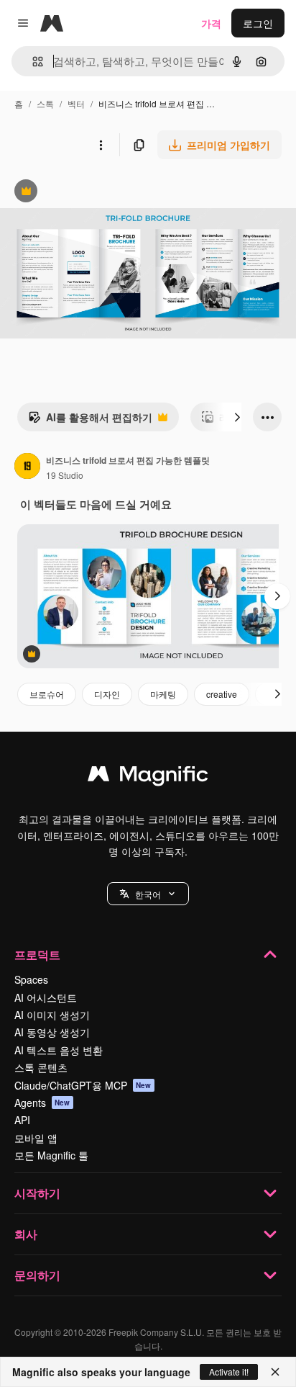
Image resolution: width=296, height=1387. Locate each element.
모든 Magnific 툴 (51, 1155)
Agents (42, 1102)
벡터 (76, 103)
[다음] (237, 417)
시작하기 (37, 1193)
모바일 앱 (35, 1138)
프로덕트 (37, 954)
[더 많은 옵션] (100, 144)
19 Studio (64, 475)
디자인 (107, 694)
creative (221, 694)
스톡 (45, 103)
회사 (25, 1234)
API (22, 1120)
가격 (211, 23)
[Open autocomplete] (32, 61)
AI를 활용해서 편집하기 (90, 420)
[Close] (275, 1372)
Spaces (31, 979)
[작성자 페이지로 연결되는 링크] (27, 467)
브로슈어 (46, 694)
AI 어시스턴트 (45, 997)
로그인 (258, 23)
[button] (148, 893)
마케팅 (163, 694)
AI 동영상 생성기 (52, 1032)
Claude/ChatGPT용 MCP (83, 1085)
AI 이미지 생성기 (52, 1014)
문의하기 (37, 1275)
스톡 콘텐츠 (41, 1067)
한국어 (148, 894)
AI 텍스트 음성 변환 (58, 1050)
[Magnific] (148, 777)
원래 (82, 192)
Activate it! (229, 1371)
